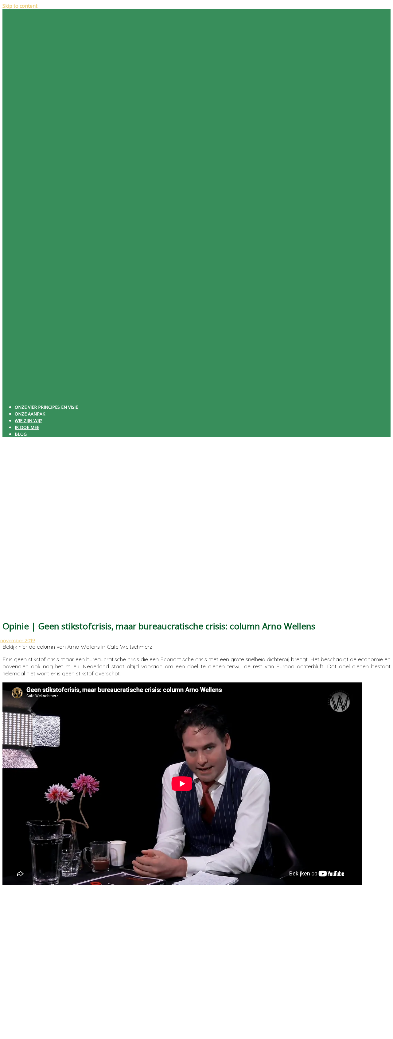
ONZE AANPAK (30, 414)
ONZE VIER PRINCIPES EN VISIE (46, 407)
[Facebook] (24, 916)
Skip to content (19, 5)
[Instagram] (24, 933)
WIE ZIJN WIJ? (28, 420)
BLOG (21, 434)
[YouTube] (24, 950)
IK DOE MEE (27, 427)
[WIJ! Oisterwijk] (196, 395)
